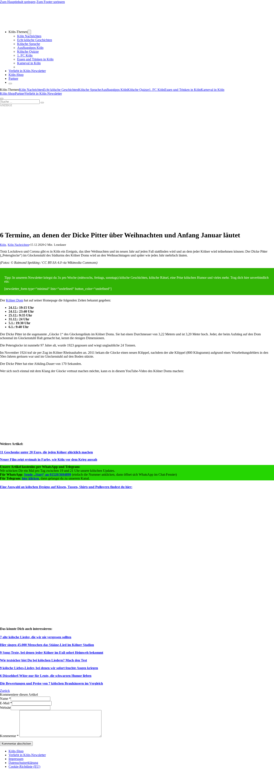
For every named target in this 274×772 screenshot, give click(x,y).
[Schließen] (10, 83)
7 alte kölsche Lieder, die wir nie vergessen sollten (35, 637)
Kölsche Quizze (28, 51)
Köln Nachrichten (29, 36)
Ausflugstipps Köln (30, 47)
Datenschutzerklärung (23, 763)
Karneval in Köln (29, 63)
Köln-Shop (7, 93)
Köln (3, 244)
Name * (5, 698)
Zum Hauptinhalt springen (18, 2)
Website (5, 707)
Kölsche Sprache (28, 44)
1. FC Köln (25, 55)
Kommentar (9, 736)
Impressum (16, 759)
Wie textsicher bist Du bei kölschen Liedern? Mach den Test (43, 660)
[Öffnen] (1, 98)
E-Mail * (6, 703)
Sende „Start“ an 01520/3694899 (47, 474)
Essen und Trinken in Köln (35, 59)
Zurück (5, 691)
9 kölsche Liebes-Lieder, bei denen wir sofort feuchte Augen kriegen (49, 668)
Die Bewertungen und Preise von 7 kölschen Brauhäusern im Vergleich (51, 683)
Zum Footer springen (50, 2)
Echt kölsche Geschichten (34, 40)
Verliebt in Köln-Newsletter (27, 71)
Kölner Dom (14, 300)
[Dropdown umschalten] (29, 32)
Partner (13, 78)
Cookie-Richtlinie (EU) (24, 766)
